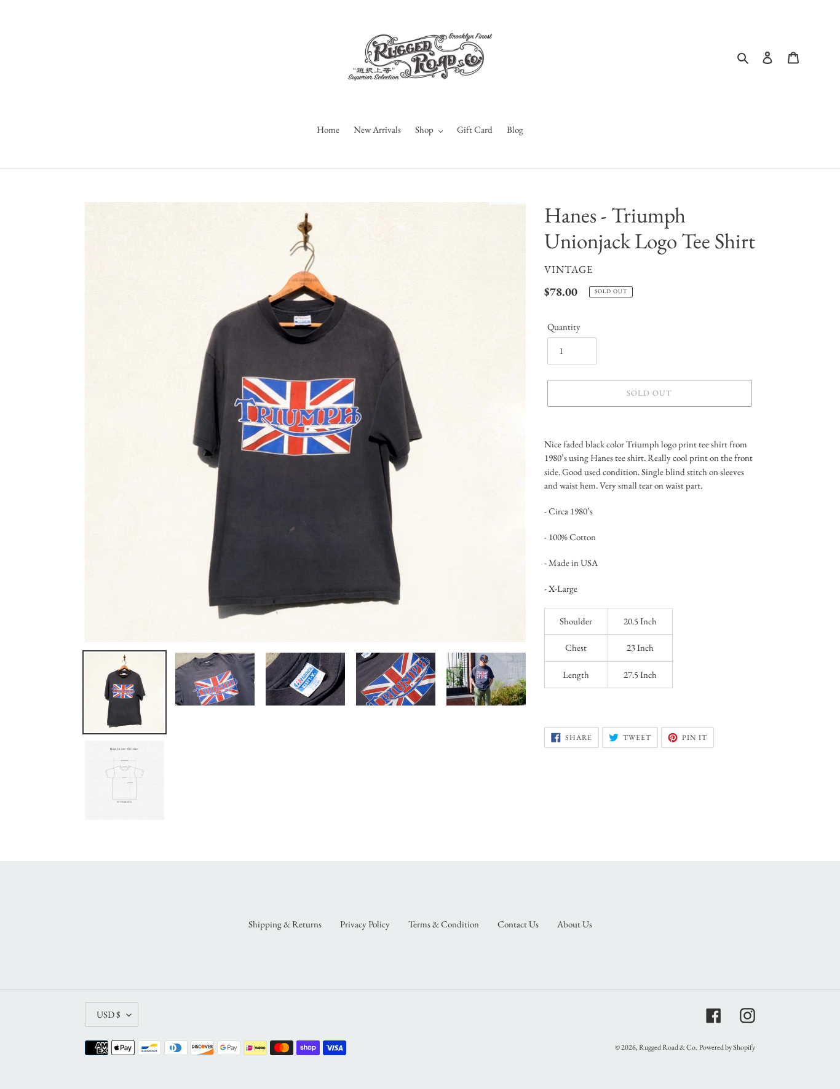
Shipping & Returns (285, 924)
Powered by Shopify (727, 1047)
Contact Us (518, 924)
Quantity (563, 326)
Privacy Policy (365, 924)
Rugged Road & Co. (668, 1047)
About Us (574, 924)
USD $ (109, 1014)
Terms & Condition (443, 924)
